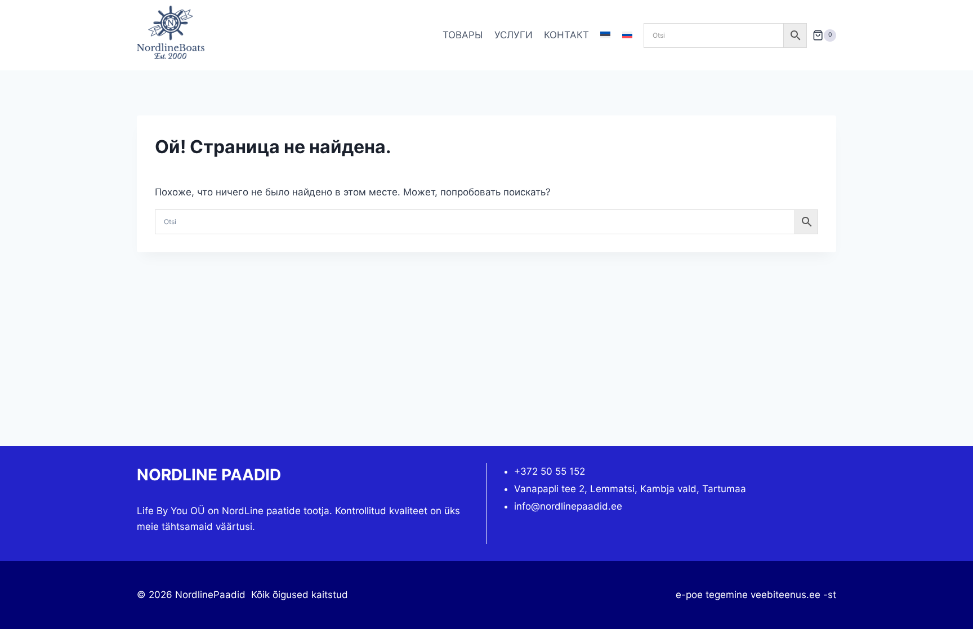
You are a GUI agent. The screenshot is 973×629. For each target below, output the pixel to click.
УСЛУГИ (513, 35)
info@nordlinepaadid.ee (568, 506)
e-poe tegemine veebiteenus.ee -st (756, 594)
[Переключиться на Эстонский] (605, 35)
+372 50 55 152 (549, 471)
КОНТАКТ (566, 35)
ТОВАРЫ (463, 35)
